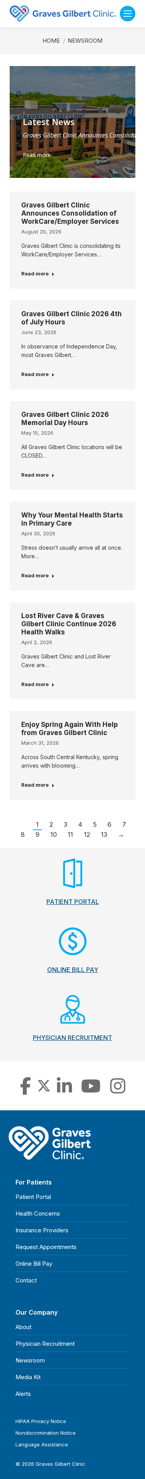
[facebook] (25, 1090)
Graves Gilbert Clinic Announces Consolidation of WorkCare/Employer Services (70, 213)
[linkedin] (64, 1090)
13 (104, 834)
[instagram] (117, 1090)
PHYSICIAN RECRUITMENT (72, 1038)
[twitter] (43, 1090)
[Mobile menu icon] (127, 13)
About (23, 1327)
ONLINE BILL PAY (72, 970)
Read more (37, 155)
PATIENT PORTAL (72, 902)
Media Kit (28, 1377)
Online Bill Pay (33, 1263)
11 (70, 834)
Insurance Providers (41, 1230)
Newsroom (30, 1360)
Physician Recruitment (45, 1343)
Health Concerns (37, 1213)
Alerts (23, 1393)
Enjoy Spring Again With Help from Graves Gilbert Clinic (69, 729)
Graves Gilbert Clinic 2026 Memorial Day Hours (65, 419)
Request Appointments (46, 1247)
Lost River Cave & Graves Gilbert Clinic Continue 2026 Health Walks (68, 624)
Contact (26, 1280)
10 (53, 834)
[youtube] (91, 1090)
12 (87, 834)
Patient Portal (33, 1196)
